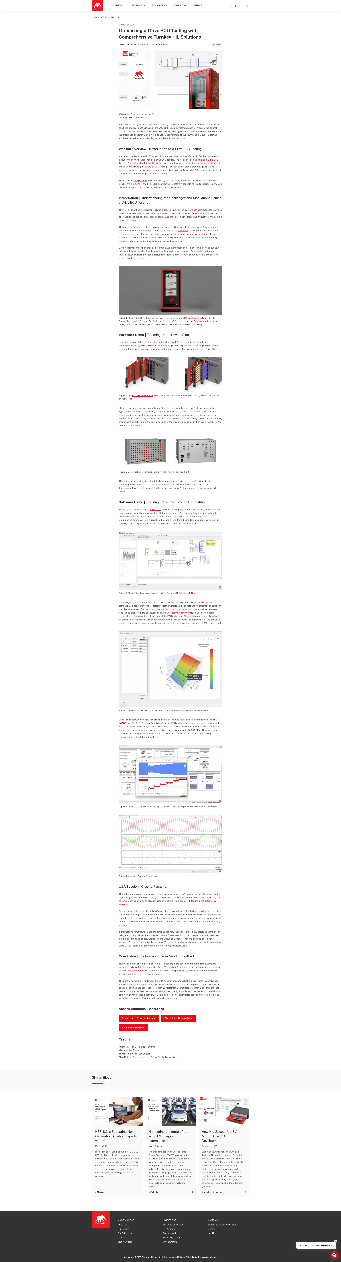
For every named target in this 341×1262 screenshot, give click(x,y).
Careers (122, 1238)
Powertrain (143, 45)
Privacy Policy (185, 1257)
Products (138, 6)
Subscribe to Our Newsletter (222, 1225)
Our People (123, 1229)
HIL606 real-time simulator (194, 318)
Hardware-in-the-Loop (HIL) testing (202, 234)
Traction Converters (159, 45)
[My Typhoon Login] (246, 5)
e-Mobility (131, 45)
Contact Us (214, 1229)
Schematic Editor (187, 593)
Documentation (170, 1234)
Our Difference (125, 1234)
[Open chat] (334, 1255)
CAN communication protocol (181, 613)
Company (178, 6)
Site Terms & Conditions (205, 1257)
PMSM (204, 603)
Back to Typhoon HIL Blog (106, 18)
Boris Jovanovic (196, 210)
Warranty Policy (170, 1242)
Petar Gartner (168, 214)
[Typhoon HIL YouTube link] (213, 1233)
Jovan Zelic (150, 114)
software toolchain (137, 971)
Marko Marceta (148, 346)
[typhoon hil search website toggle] (230, 5)
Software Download (173, 1225)
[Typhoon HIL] (97, 5)
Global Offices (125, 1242)
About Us (122, 1225)
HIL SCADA (137, 807)
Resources (158, 6)
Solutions (117, 6)
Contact (197, 6)
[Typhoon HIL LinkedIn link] (209, 1233)
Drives (121, 45)
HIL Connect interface (142, 396)
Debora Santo (137, 114)
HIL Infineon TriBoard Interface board (200, 321)
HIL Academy (169, 1229)
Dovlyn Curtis (140, 181)
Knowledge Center (172, 1238)
